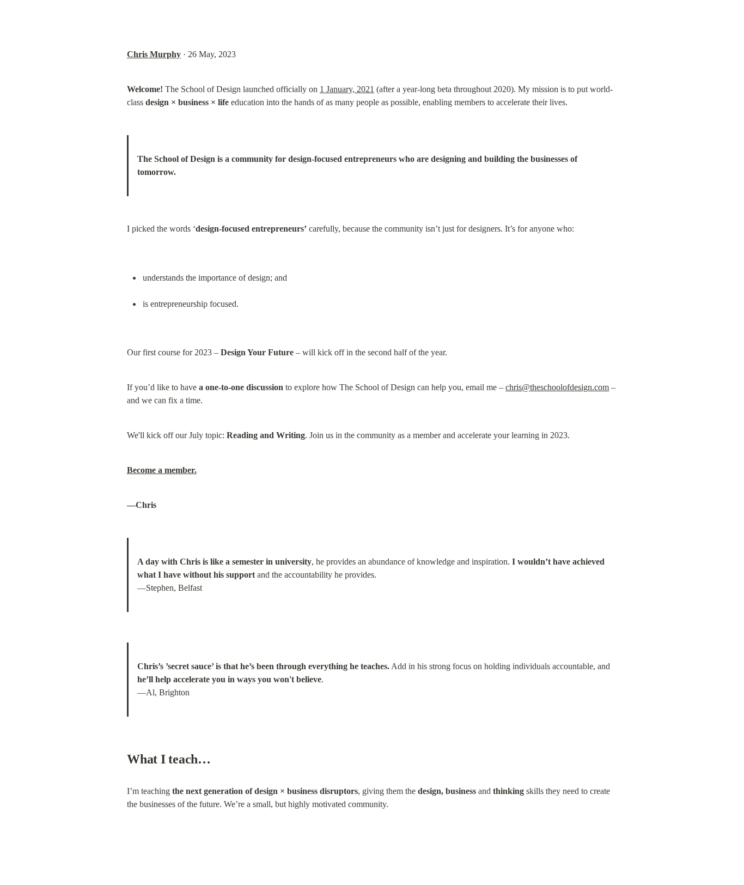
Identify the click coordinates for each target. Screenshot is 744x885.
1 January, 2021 (347, 89)
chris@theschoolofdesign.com (557, 387)
